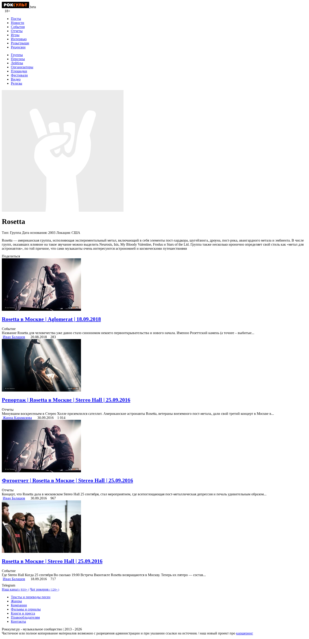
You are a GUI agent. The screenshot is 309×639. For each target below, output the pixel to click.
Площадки (19, 71)
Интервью (19, 39)
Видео (16, 79)
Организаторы (22, 67)
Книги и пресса (23, 613)
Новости (17, 23)
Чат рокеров (44, 589)
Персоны (18, 59)
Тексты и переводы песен (30, 597)
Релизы (16, 83)
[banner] (16, 7)
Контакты (18, 621)
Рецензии (18, 47)
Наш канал (15, 589)
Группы (17, 55)
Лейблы (17, 63)
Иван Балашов (14, 337)
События (18, 27)
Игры (15, 35)
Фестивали (19, 75)
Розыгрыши (20, 43)
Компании (19, 605)
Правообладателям (25, 617)
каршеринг (244, 633)
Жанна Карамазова (17, 418)
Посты (16, 19)
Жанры (16, 601)
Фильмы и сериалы (26, 609)
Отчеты (17, 31)
